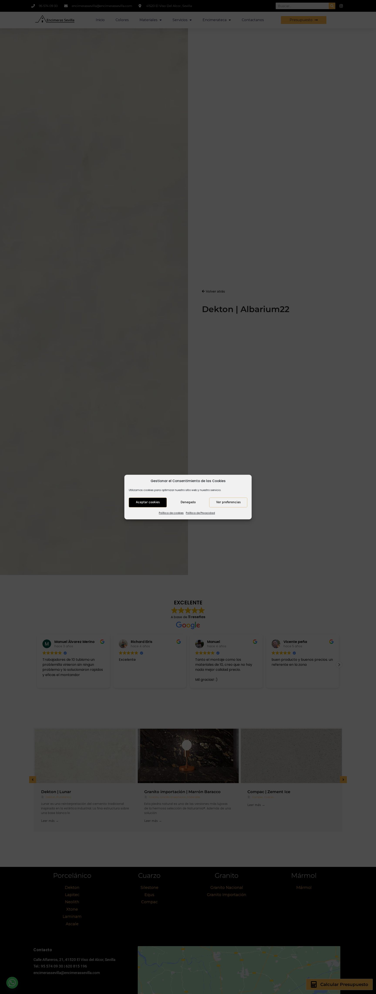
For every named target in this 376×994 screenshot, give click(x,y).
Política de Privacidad (200, 513)
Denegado (188, 502)
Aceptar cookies (148, 502)
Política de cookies (171, 513)
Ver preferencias (228, 502)
